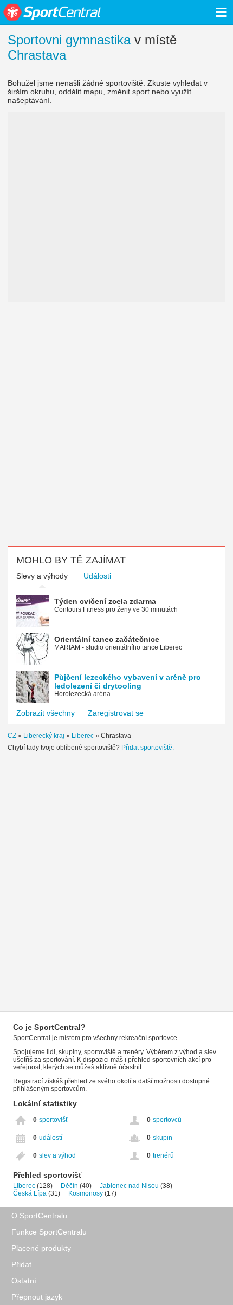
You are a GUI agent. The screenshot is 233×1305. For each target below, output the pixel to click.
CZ (12, 735)
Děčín (69, 1186)
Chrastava (37, 55)
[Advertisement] (116, 423)
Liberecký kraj (43, 735)
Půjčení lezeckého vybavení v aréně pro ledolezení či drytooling (127, 681)
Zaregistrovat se (116, 713)
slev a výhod (57, 1155)
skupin (162, 1137)
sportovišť (53, 1120)
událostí (50, 1137)
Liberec (83, 735)
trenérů (163, 1155)
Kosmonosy (85, 1193)
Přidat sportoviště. (147, 747)
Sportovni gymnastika (69, 40)
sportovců (167, 1120)
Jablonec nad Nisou (129, 1186)
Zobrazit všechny (45, 713)
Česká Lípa (30, 1193)
